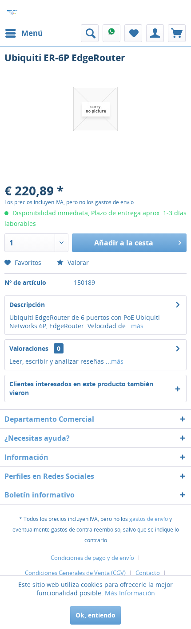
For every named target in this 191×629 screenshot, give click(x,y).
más (137, 326)
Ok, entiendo (95, 615)
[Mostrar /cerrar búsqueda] (90, 33)
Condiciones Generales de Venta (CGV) (75, 573)
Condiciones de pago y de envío (92, 558)
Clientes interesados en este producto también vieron (81, 388)
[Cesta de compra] (177, 33)
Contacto (147, 573)
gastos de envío (148, 519)
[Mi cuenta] (155, 33)
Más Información (130, 593)
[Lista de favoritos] (133, 33)
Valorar (77, 262)
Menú (32, 33)
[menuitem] (23, 33)
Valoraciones (28, 348)
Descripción (27, 304)
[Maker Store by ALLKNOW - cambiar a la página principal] (12, 12)
